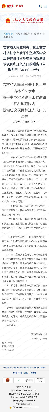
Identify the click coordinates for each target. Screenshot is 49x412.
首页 (18, 34)
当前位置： (9, 34)
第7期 (36, 34)
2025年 (26, 34)
